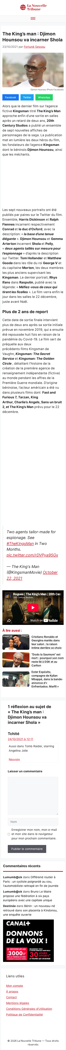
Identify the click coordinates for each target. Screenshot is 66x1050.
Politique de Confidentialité (24, 1014)
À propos (12, 991)
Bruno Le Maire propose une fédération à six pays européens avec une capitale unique (27, 896)
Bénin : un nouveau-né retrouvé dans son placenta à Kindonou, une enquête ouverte (30, 910)
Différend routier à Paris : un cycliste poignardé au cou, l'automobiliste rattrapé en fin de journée (30, 881)
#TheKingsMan (20, 543)
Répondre (14, 759)
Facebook (10, 97)
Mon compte (14, 985)
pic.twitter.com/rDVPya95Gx (32, 555)
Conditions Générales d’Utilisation (29, 1009)
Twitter (27, 97)
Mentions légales (17, 1003)
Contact (11, 997)
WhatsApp (44, 97)
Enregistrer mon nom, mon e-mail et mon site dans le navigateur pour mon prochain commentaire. (34, 834)
